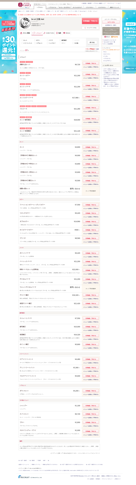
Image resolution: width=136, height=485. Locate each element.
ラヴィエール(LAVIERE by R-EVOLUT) (48, 470)
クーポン (105, 56)
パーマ (51, 40)
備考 (97, 49)
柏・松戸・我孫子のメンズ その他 (94, 464)
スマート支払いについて (109, 69)
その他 (76, 43)
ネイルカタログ (77, 7)
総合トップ (21, 11)
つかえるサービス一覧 (109, 42)
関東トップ (50, 11)
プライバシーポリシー (107, 478)
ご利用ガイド (117, 478)
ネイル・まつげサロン (64, 7)
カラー (38, 40)
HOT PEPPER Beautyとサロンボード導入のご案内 (85, 476)
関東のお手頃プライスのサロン (50, 464)
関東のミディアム (36, 464)
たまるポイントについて (109, 40)
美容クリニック (114, 7)
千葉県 (39, 460)
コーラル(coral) (34, 470)
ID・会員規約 (91, 478)
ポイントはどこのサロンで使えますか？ (111, 75)
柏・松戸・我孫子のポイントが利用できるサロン (72, 464)
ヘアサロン (40, 7)
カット (25, 40)
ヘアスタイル (52, 7)
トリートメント (27, 43)
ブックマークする (91, 27)
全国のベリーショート (24, 464)
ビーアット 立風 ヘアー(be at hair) (77, 11)
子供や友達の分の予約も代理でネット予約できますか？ (111, 79)
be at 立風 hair (37, 19)
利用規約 (98, 478)
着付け (63, 43)
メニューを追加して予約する (90, 67)
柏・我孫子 (32, 460)
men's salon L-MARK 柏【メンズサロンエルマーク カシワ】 (84, 470)
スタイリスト (106, 54)
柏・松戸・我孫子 (23, 460)
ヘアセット (39, 43)
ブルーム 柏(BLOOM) (64, 470)
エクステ (76, 40)
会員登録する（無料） (111, 25)
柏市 (44, 460)
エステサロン (102, 7)
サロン (105, 52)
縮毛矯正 (64, 40)
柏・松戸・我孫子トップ (61, 11)
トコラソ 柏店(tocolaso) (24, 470)
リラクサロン (90, 7)
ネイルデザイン (107, 60)
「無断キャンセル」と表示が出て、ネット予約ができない (111, 85)
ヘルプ (119, 3)
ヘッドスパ (52, 43)
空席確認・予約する (90, 21)
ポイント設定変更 (108, 44)
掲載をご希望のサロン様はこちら (111, 476)
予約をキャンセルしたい (109, 82)
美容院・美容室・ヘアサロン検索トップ (94, 3)
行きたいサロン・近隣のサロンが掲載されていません (111, 72)
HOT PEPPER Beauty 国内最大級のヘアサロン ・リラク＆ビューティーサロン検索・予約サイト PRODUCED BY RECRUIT (25, 5)
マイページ (111, 3)
